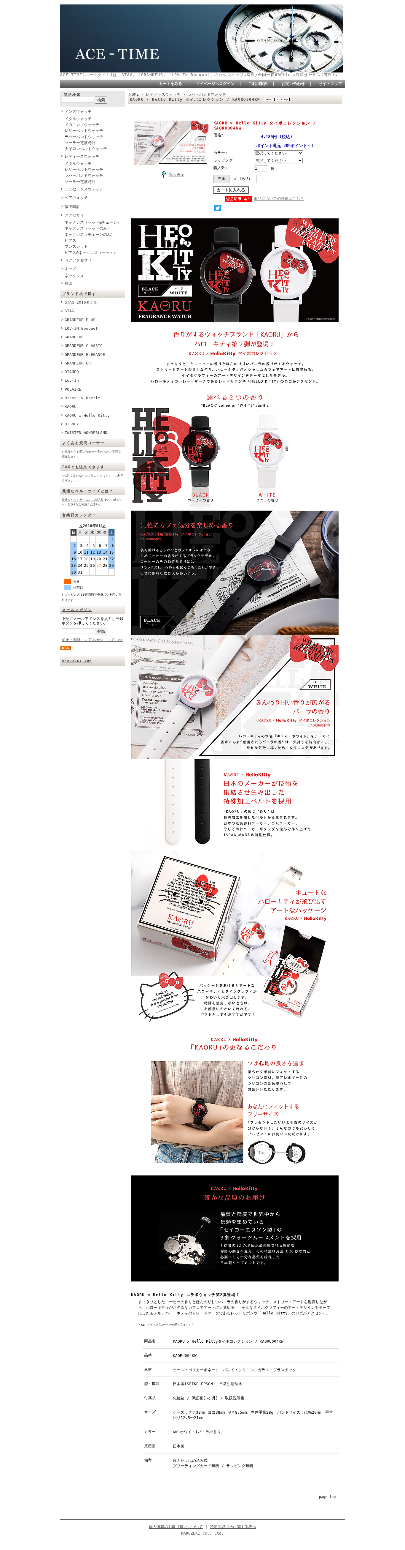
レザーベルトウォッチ (84, 130)
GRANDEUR (74, 337)
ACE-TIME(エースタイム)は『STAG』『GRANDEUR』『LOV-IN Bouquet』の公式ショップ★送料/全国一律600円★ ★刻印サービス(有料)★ (199, 74)
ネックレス (74, 276)
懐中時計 (72, 206)
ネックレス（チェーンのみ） (90, 234)
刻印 (68, 283)
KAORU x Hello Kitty (87, 415)
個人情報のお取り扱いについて (176, 1526)
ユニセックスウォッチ (84, 189)
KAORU (70, 406)
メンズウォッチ (78, 111)
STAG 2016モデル (81, 302)
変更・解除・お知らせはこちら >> (92, 639)
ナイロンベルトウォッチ (86, 148)
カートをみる (170, 83)
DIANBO (72, 372)
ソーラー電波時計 (80, 143)
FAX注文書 (69, 475)
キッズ (70, 268)
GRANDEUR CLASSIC (84, 345)
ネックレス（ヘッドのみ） (88, 228)
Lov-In (72, 380)
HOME (134, 94)
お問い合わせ (293, 83)
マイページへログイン (215, 83)
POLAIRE (73, 389)
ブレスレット (76, 246)
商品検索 (72, 95)
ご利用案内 (258, 83)
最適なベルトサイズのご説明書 (82, 499)
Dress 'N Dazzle (82, 398)
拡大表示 (176, 174)
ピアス (70, 240)
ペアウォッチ (76, 197)
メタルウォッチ (78, 118)
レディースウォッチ (82, 156)
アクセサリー (76, 215)
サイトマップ (330, 83)
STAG (69, 311)
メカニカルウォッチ (82, 124)
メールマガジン (77, 610)
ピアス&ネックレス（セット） (91, 252)
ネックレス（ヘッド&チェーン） (93, 222)
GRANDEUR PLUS (80, 320)
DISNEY (72, 424)
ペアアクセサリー (80, 260)
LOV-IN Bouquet (81, 328)
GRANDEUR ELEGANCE (85, 354)
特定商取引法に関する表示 (233, 1526)
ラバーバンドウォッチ (84, 137)
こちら (190, 1324)
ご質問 (113, 451)
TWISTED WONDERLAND (86, 432)
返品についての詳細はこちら (279, 198)
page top (327, 1497)
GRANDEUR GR (78, 363)
